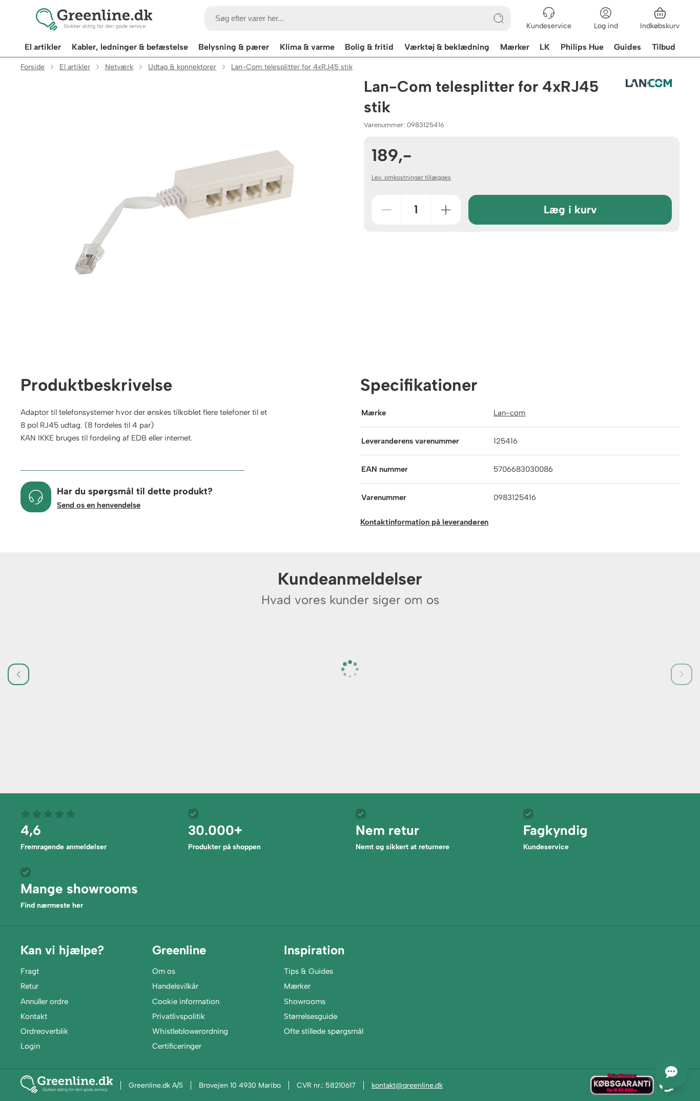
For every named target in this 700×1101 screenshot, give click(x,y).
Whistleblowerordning (190, 1031)
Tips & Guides (308, 971)
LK (545, 47)
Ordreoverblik (44, 1031)
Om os (163, 971)
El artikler (43, 47)
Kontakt (33, 1016)
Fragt (29, 971)
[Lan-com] (649, 83)
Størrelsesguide (310, 1016)
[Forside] (94, 18)
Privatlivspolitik (178, 1016)
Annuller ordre (44, 1001)
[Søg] (498, 18)
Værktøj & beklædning (446, 47)
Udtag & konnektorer (182, 67)
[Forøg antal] (446, 210)
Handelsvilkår (175, 986)
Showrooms (304, 1001)
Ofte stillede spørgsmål (323, 1031)
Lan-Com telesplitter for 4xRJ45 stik (292, 67)
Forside (32, 67)
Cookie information (185, 1001)
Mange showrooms (79, 895)
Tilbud (663, 47)
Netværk (119, 67)
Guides (627, 47)
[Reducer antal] (386, 210)
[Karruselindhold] (184, 212)
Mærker (514, 47)
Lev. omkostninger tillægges (411, 177)
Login (30, 1046)
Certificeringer (176, 1046)
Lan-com (509, 412)
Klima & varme (307, 47)
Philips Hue (582, 47)
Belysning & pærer (233, 47)
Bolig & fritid (369, 47)
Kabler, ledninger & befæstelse (130, 47)
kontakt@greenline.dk (407, 1085)
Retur (29, 986)
